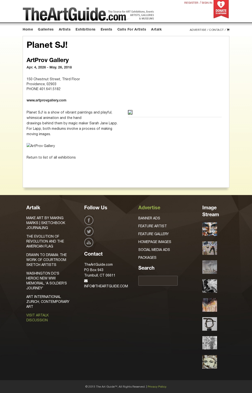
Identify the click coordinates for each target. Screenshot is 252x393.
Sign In (207, 2)
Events (106, 30)
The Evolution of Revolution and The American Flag (45, 241)
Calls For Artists (131, 30)
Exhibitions (86, 30)
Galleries (46, 30)
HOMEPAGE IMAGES (154, 242)
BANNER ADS (149, 218)
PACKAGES (147, 258)
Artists (65, 30)
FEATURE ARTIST (152, 226)
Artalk (156, 30)
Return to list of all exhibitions (51, 157)
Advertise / (199, 30)
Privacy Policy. (157, 386)
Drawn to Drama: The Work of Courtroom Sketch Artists (46, 260)
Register (191, 2)
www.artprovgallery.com (46, 100)
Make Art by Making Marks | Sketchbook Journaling (45, 223)
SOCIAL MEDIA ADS (154, 250)
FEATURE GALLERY (153, 234)
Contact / (217, 30)
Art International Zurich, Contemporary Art (47, 302)
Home (28, 30)
